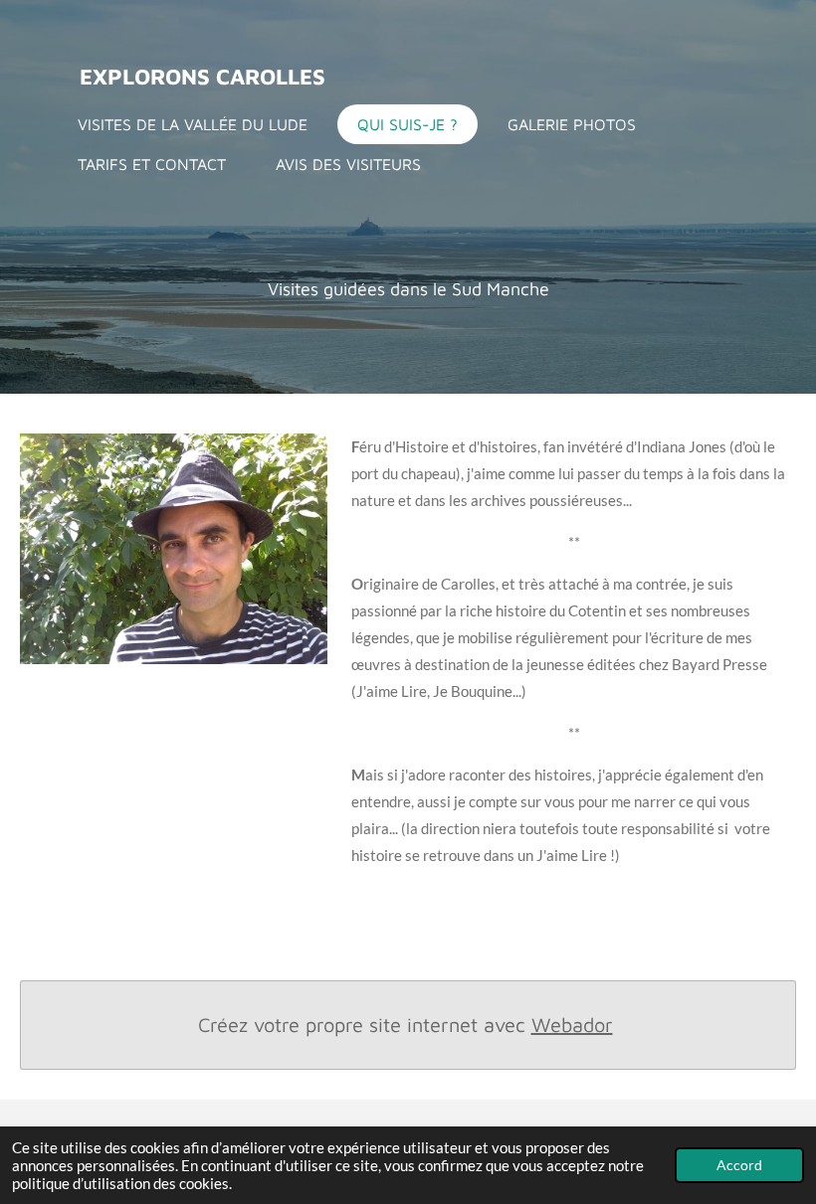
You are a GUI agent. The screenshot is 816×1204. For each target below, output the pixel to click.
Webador (572, 1024)
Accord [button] (739, 1165)
